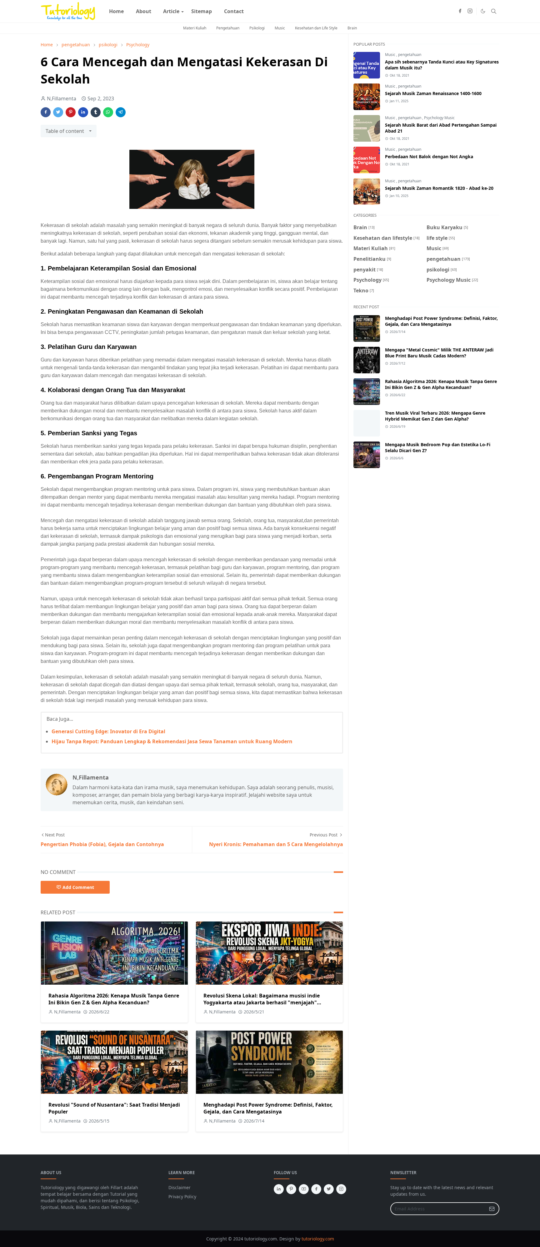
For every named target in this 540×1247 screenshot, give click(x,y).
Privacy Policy (182, 1196)
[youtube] (304, 1189)
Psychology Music (439, 117)
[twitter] (329, 1189)
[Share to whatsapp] (108, 112)
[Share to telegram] (121, 112)
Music (280, 28)
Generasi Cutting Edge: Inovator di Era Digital (108, 731)
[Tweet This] (58, 112)
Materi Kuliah (194, 28)
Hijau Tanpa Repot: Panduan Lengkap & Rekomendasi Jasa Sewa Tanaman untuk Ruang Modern (172, 741)
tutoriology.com (318, 1239)
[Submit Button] (492, 1208)
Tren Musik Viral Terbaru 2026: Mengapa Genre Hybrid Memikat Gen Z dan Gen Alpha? (435, 416)
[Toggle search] (493, 11)
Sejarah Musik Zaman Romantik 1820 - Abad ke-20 (439, 188)
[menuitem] (116, 11)
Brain (352, 28)
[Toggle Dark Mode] (483, 11)
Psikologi (257, 28)
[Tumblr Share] (96, 112)
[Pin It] (71, 112)
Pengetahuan (227, 28)
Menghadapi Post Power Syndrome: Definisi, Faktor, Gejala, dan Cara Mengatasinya (268, 1108)
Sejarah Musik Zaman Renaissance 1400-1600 (433, 93)
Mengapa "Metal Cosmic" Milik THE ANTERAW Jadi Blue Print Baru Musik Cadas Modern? (439, 353)
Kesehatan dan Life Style (316, 28)
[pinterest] (291, 1189)
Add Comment (78, 887)
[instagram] (470, 11)
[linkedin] (279, 1189)
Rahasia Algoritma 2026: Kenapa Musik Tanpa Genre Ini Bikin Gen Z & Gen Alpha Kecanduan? (113, 999)
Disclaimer (179, 1187)
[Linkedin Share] (83, 112)
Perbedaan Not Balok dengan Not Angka (429, 156)
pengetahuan (409, 54)
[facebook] (460, 11)
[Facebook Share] (46, 112)
